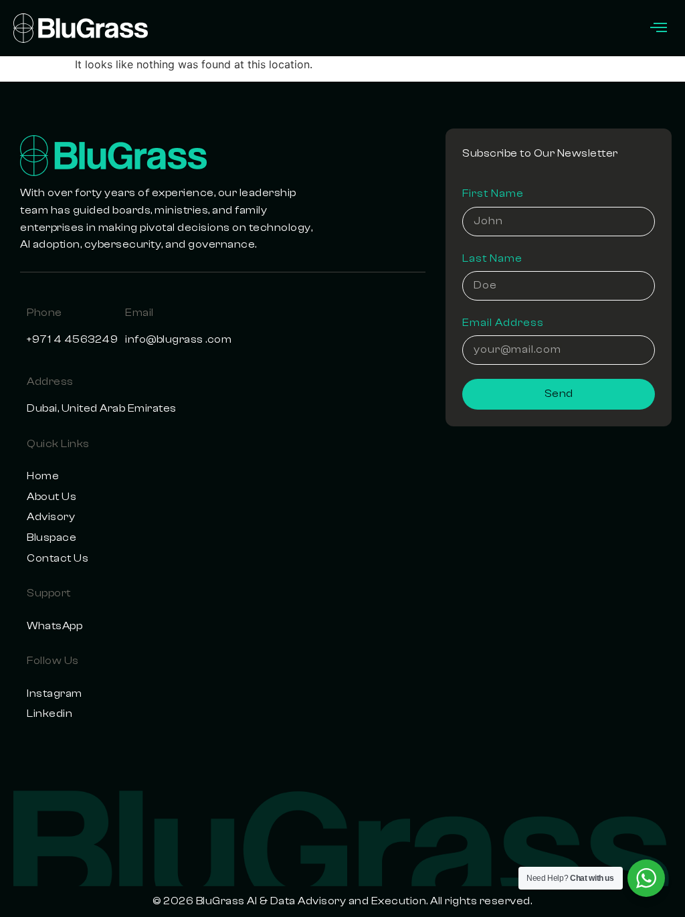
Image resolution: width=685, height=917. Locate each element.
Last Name (492, 258)
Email (139, 313)
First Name (493, 193)
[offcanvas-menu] (659, 28)
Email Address (503, 323)
